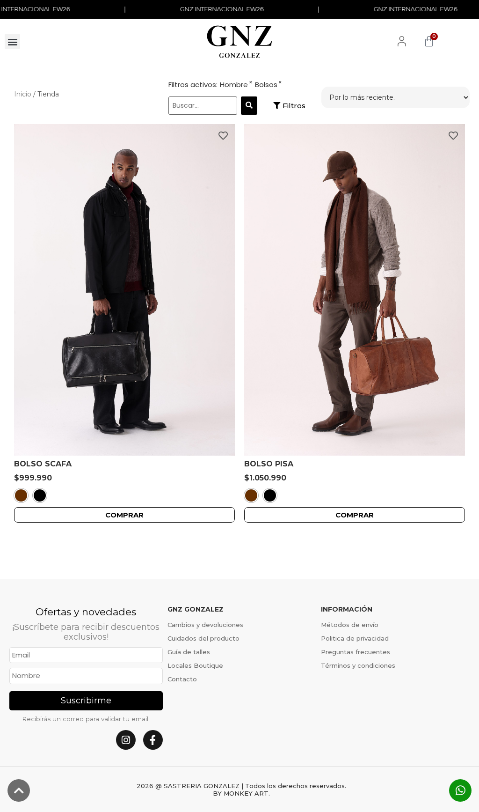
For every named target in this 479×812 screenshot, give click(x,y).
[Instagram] (126, 740)
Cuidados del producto (203, 638)
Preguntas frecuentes (355, 652)
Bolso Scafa (43, 463)
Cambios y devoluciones (205, 624)
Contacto (182, 679)
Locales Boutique (195, 665)
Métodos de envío (349, 624)
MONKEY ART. (247, 793)
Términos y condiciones (358, 665)
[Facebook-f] (153, 740)
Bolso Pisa (268, 463)
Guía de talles (188, 652)
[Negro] (40, 495)
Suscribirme (86, 700)
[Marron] (21, 495)
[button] (12, 41)
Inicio (22, 94)
